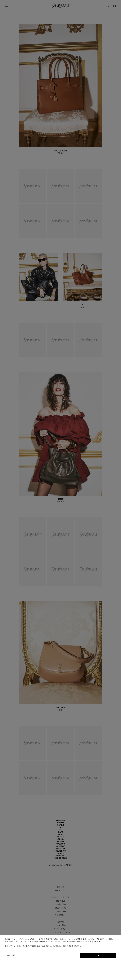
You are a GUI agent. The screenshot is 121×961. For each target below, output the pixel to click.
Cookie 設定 (10, 955)
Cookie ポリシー (76, 946)
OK (98, 955)
